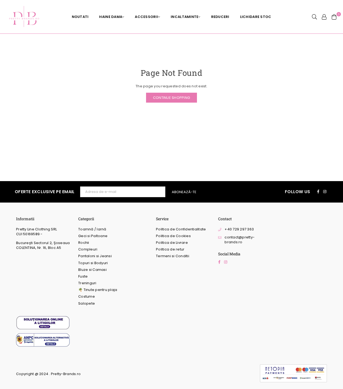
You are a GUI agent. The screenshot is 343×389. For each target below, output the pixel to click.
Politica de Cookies (173, 235)
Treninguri (87, 283)
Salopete (86, 303)
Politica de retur (170, 249)
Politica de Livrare (172, 242)
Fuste (83, 276)
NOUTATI (80, 16)
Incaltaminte (184, 16)
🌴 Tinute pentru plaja (97, 289)
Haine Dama (110, 16)
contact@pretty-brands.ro (240, 240)
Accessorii (146, 16)
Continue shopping (171, 97)
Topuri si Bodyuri (93, 262)
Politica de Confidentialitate (181, 229)
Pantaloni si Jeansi (95, 256)
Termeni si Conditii (172, 256)
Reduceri (220, 16)
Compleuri (87, 249)
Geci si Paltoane (92, 235)
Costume (86, 296)
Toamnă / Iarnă (92, 229)
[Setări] (324, 17)
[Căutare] (314, 17)
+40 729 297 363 (239, 229)
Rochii (83, 242)
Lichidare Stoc (255, 16)
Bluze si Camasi (92, 269)
